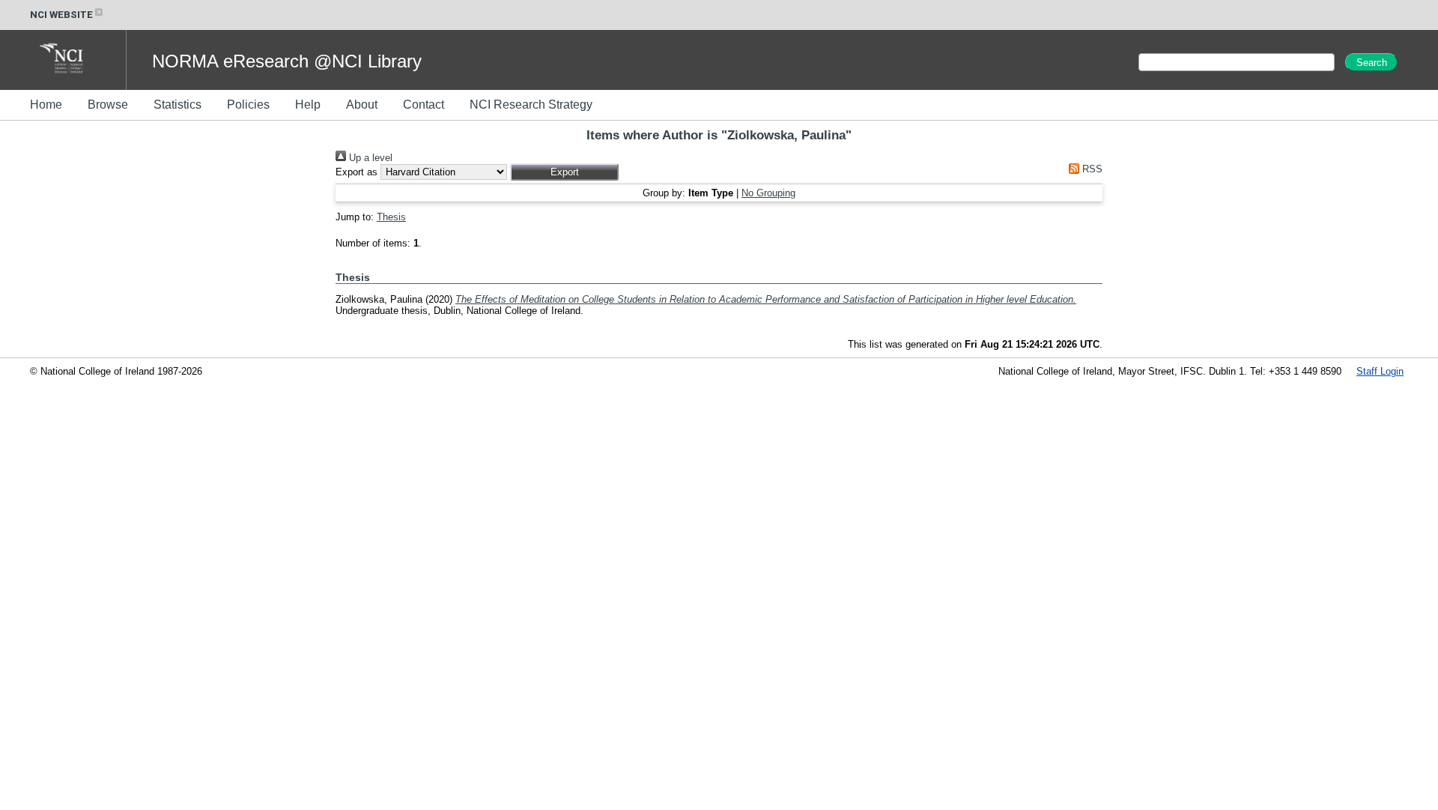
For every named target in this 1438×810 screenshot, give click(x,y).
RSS (1090, 169)
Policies (248, 104)
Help (308, 104)
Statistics (177, 104)
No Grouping (768, 193)
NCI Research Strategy (531, 104)
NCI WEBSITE (61, 14)
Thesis (391, 217)
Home (46, 104)
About (361, 104)
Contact (423, 104)
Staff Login (1380, 371)
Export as (356, 172)
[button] (564, 172)
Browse (108, 104)
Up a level (369, 157)
